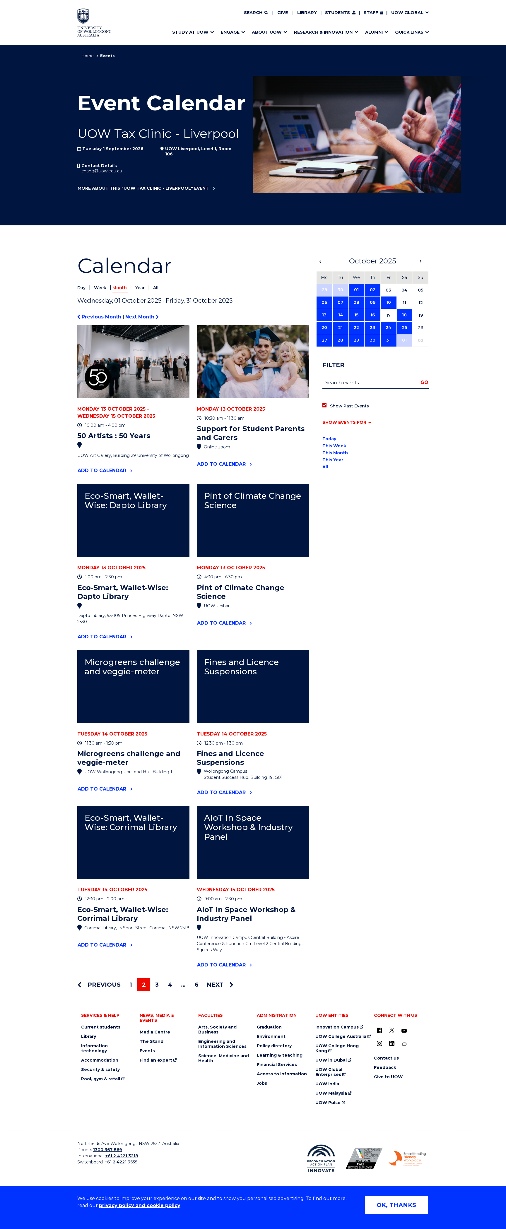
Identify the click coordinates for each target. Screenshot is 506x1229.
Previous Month (101, 317)
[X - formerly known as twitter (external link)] (391, 1030)
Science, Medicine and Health (223, 1058)
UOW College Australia (340, 1036)
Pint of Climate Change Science (252, 500)
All (155, 287)
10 (388, 302)
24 (388, 327)
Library (307, 12)
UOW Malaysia (331, 1093)
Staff (371, 12)
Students (337, 12)
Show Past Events (349, 406)
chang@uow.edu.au (101, 171)
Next (215, 984)
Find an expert (156, 1060)
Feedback (385, 1067)
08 (356, 302)
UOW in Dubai (331, 1060)
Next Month (140, 317)
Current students (100, 1027)
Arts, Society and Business (217, 1030)
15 (356, 315)
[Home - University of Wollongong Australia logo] (94, 22)
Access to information (282, 1074)
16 (372, 315)
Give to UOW (388, 1076)
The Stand (151, 1041)
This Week (334, 445)
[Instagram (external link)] (379, 1043)
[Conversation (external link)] (404, 1044)
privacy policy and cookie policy (139, 1205)
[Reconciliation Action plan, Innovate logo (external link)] (321, 1158)
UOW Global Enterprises (328, 1072)
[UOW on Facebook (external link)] (379, 1030)
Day (82, 287)
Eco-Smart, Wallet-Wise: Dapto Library (126, 500)
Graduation (269, 1027)
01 (356, 289)
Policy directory (274, 1045)
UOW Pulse (328, 1102)
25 (404, 327)
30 (340, 289)
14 (340, 315)
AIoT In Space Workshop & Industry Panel (248, 827)
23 (372, 327)
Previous (103, 984)
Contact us (386, 1058)
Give (282, 12)
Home (88, 55)
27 (324, 340)
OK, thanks (396, 1205)
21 (340, 327)
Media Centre (155, 1032)
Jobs (262, 1083)
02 (372, 289)
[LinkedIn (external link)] (391, 1043)
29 (324, 289)
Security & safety (100, 1069)
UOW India (327, 1083)
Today (329, 438)
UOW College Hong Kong (337, 1048)
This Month (335, 452)
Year (140, 287)
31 (388, 340)
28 (340, 340)
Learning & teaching (279, 1055)
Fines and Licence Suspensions (241, 666)
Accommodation (99, 1060)
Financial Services (277, 1064)
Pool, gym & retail (100, 1079)
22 (356, 327)
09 (372, 302)
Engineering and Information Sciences (222, 1044)
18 (404, 315)
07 (340, 302)
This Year (332, 459)
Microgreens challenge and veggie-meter (132, 666)
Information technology (94, 1048)
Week (100, 287)
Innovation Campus (337, 1027)
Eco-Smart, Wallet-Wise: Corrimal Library (131, 822)
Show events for (344, 422)
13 (324, 315)
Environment (271, 1036)
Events (147, 1050)
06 (324, 302)
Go (424, 382)
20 (324, 327)
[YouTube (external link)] (404, 1031)
